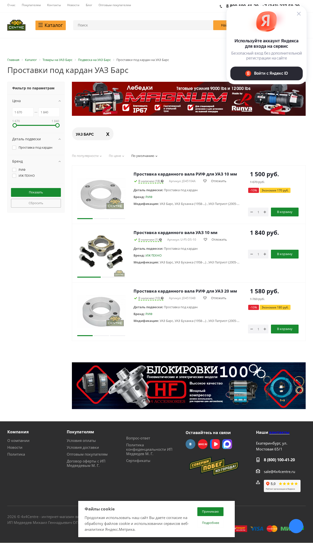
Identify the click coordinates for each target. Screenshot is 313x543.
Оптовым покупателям (87, 454)
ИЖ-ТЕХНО (153, 255)
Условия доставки (83, 447)
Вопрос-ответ (138, 438)
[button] (85, 194)
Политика (16, 454)
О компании (18, 440)
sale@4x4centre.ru (279, 471)
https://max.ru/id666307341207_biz (227, 444)
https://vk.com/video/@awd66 (215, 444)
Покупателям (80, 432)
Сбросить (36, 203)
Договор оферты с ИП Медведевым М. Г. (86, 463)
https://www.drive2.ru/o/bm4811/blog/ (203, 444)
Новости (14, 447)
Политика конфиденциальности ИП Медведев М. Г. (149, 449)
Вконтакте (190, 444)
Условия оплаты (81, 440)
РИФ (148, 197)
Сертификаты (138, 460)
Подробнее (210, 522)
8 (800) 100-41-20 (279, 459)
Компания (18, 432)
